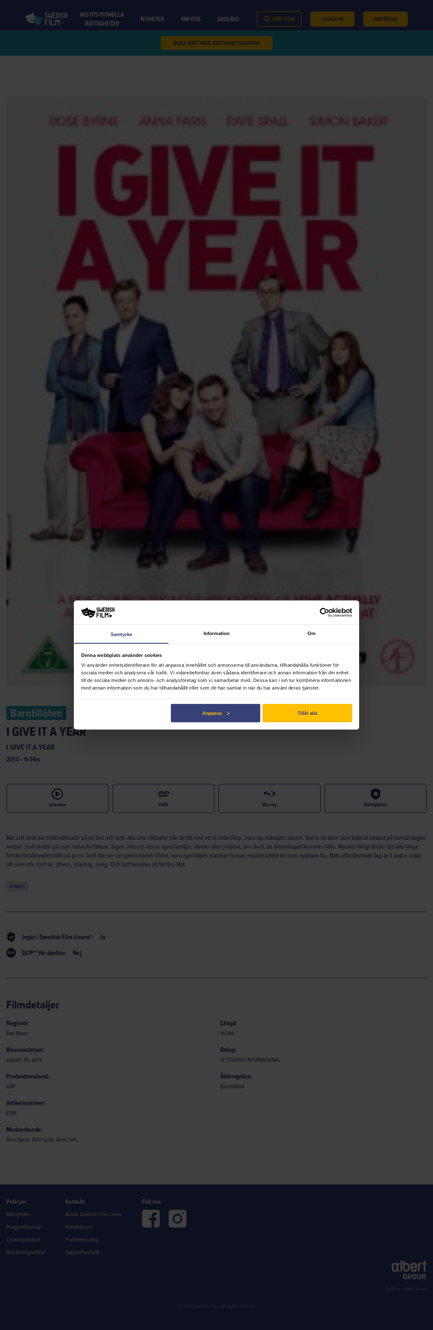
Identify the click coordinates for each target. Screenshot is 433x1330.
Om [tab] (311, 633)
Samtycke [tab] (121, 634)
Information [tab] (216, 633)
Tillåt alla (307, 712)
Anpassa (212, 712)
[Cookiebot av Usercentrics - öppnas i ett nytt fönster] (324, 612)
